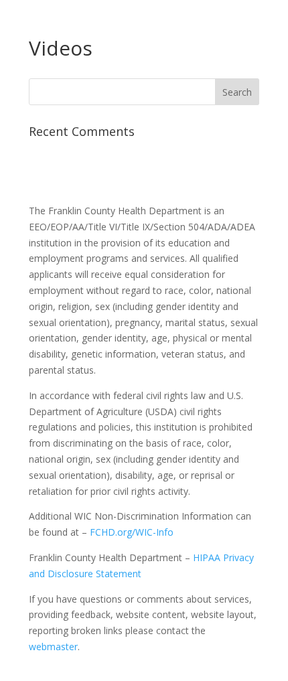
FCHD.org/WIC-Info (131, 532)
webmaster (53, 646)
